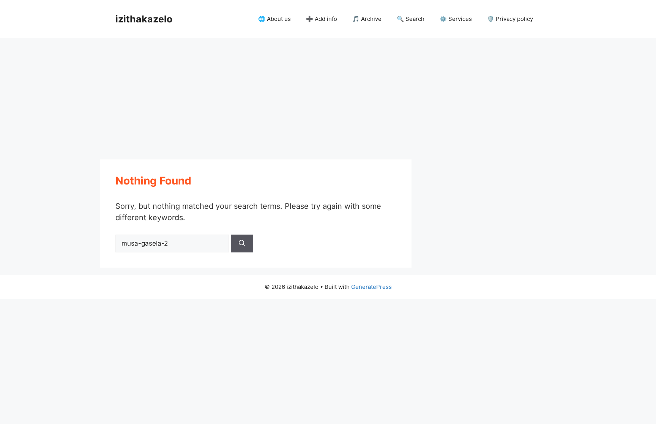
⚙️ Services (456, 18)
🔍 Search (410, 18)
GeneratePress (371, 286)
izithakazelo (143, 19)
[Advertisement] (328, 95)
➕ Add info (321, 18)
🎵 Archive (367, 18)
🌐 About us (274, 18)
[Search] (242, 244)
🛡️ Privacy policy (510, 18)
